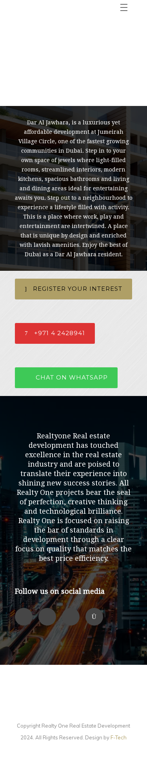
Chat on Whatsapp (72, 377)
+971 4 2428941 (59, 333)
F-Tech (119, 737)
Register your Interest (77, 288)
